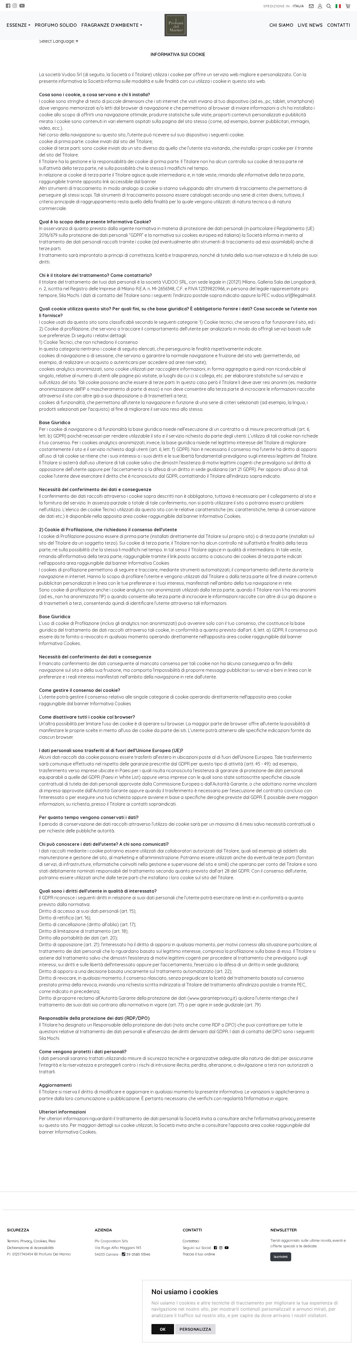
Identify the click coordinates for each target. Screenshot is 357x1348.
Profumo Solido (56, 25)
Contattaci (191, 1241)
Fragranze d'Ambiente (110, 25)
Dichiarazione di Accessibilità (30, 1247)
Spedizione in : (283, 6)
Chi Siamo (281, 25)
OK (163, 1329)
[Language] (338, 5)
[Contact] (311, 5)
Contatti (338, 25)
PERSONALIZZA (195, 1329)
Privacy (26, 1241)
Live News (310, 25)
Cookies (40, 1241)
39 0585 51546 (138, 1254)
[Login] (320, 5)
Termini (13, 1241)
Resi (52, 1241)
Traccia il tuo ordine (199, 1254)
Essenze (17, 25)
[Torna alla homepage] (178, 25)
